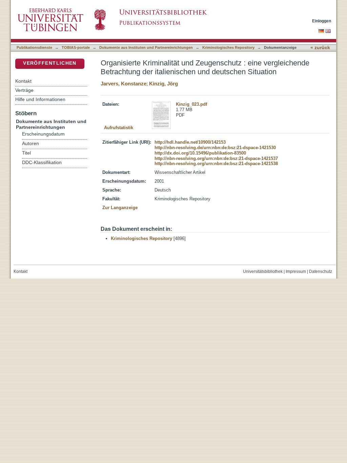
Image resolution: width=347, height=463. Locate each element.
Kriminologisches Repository (228, 47)
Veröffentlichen (49, 63)
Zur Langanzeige (120, 207)
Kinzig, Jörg (163, 83)
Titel (26, 153)
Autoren (30, 143)
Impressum (296, 271)
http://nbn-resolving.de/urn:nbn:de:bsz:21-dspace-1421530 (215, 147)
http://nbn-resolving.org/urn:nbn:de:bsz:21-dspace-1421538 (216, 163)
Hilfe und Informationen (40, 99)
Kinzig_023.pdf (191, 104)
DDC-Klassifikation (42, 162)
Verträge (24, 90)
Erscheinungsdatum (43, 134)
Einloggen (321, 21)
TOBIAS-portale (76, 47)
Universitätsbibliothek (263, 271)
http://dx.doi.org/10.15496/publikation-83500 (200, 153)
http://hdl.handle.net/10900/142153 (190, 142)
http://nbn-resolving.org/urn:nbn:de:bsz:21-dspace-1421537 (216, 158)
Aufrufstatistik (118, 127)
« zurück (320, 47)
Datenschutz (320, 271)
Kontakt (23, 81)
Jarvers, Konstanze (123, 83)
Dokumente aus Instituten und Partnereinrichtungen (146, 47)
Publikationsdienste (34, 47)
